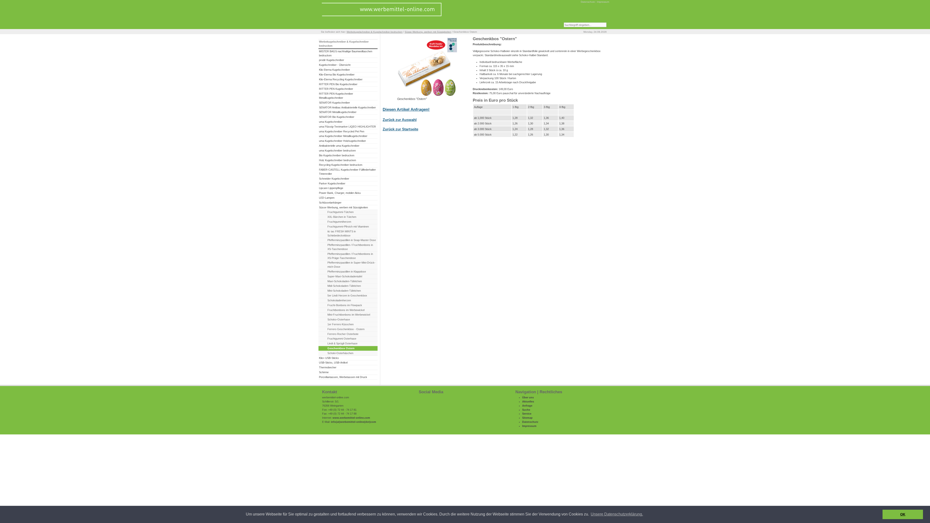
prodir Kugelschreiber (331, 60)
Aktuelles (528, 401)
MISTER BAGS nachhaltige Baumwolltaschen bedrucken (345, 53)
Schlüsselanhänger (330, 202)
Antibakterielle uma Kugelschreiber (339, 145)
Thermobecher (327, 367)
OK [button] (902, 514)
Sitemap (527, 417)
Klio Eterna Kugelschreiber (334, 69)
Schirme (324, 372)
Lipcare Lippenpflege (331, 188)
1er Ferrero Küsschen (340, 324)
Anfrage (527, 405)
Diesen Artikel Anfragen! (406, 109)
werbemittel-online (352, 421)
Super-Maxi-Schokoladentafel (344, 276)
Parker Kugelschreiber (332, 183)
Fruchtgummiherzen (339, 221)
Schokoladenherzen (339, 300)
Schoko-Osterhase (338, 319)
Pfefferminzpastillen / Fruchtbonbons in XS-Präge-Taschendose (350, 255)
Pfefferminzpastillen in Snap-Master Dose (351, 240)
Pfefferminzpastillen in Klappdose (346, 271)
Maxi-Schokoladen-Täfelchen (344, 281)
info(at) (335, 421)
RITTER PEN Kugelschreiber (336, 88)
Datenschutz (588, 1)
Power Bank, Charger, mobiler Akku (340, 192)
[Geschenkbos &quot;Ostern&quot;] (427, 96)
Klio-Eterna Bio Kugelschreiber (337, 74)
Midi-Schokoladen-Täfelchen (344, 285)
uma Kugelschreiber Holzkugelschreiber (342, 140)
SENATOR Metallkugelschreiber (337, 112)
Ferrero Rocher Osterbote (342, 334)
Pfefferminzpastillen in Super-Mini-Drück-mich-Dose (351, 264)
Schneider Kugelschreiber (334, 178)
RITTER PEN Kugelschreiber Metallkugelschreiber (336, 95)
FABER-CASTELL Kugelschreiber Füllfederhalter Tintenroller (347, 171)
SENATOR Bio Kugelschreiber (336, 116)
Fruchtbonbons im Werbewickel (345, 310)
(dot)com (370, 421)
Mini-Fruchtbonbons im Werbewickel (348, 314)
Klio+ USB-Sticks (329, 357)
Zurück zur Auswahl (400, 120)
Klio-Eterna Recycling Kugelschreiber (341, 79)
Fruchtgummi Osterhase (341, 338)
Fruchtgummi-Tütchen (340, 212)
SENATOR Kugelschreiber (334, 102)
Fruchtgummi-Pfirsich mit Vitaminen (348, 226)
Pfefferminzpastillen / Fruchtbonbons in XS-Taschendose (350, 246)
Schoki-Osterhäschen (340, 353)
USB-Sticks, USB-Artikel (333, 362)
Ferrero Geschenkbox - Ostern (345, 329)
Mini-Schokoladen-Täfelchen (344, 290)
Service (526, 413)
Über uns (528, 397)
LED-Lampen (326, 197)
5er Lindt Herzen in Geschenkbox (347, 295)
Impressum (603, 1)
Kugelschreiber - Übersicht (334, 64)
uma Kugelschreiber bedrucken (337, 150)
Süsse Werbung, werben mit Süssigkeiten (428, 31)
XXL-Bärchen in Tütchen (341, 216)
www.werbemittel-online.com (351, 417)
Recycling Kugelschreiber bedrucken (340, 164)
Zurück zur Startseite (400, 129)
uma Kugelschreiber (330, 121)
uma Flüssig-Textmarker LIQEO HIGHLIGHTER (347, 126)
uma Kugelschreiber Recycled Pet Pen (341, 131)
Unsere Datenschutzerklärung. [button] (617, 514)
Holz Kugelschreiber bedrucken (337, 160)
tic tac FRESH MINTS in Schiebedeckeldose (341, 233)
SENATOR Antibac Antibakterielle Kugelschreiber (347, 107)
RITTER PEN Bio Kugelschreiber (338, 84)
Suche (526, 409)
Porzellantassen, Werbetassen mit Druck (343, 377)
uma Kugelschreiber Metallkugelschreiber (343, 136)
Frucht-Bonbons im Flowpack (344, 305)
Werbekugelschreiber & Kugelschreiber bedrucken (375, 31)
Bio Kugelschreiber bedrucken (336, 155)
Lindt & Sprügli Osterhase (342, 343)
